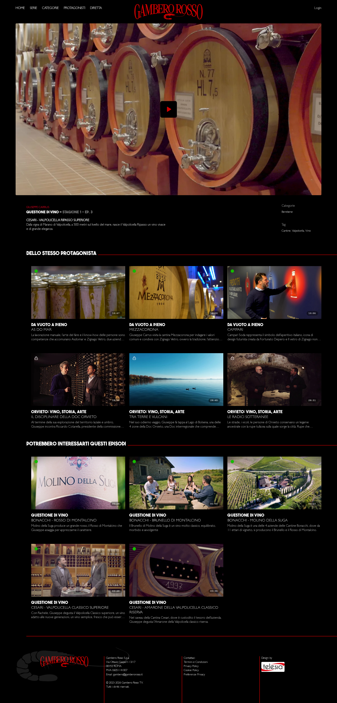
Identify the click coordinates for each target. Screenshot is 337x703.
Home (20, 8)
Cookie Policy (191, 670)
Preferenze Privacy (194, 674)
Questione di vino (42, 212)
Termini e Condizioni (196, 662)
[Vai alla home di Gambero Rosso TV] (168, 11)
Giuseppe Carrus (37, 207)
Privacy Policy (191, 666)
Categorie (50, 8)
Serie (33, 8)
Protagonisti (74, 8)
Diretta (96, 8)
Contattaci (189, 658)
